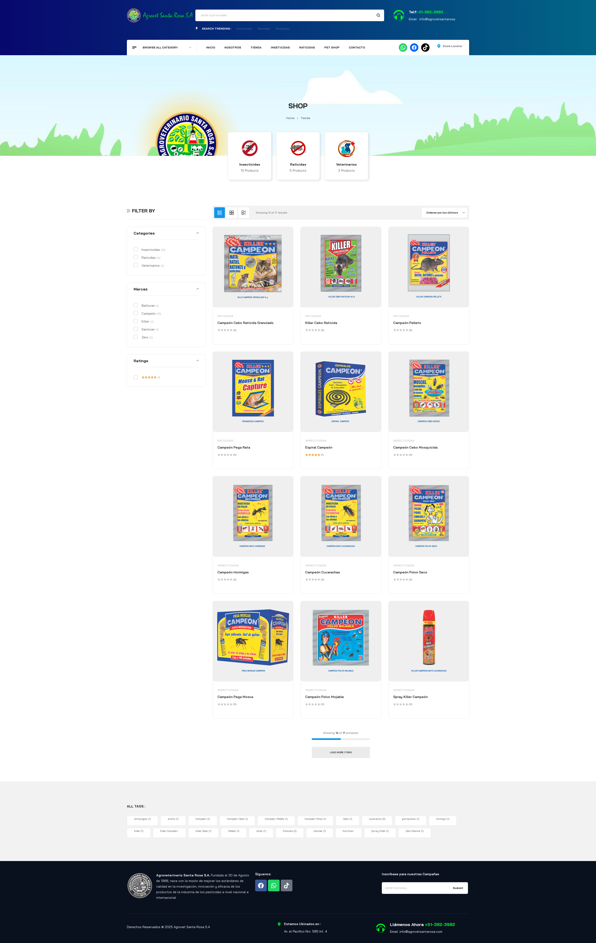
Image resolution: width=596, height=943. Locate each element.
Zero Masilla (415, 831)
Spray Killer (380, 831)
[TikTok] (425, 47)
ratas (261, 831)
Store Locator (452, 46)
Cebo (347, 818)
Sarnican (150, 329)
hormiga (442, 818)
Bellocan (150, 305)
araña (173, 818)
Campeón (151, 313)
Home (290, 118)
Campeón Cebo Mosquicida (415, 447)
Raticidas (298, 164)
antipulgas (142, 818)
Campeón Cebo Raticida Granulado (245, 323)
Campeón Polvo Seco (410, 572)
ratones (319, 831)
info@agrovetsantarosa (437, 19)
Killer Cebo (203, 831)
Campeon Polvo (315, 818)
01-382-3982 (431, 12)
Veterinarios (346, 164)
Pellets (233, 831)
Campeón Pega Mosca (235, 697)
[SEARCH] (378, 15)
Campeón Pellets (407, 323)
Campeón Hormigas (233, 572)
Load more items (341, 752)
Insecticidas (249, 164)
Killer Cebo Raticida (321, 323)
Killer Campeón (169, 831)
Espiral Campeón (318, 447)
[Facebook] (414, 47)
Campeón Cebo (237, 818)
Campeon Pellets (276, 818)
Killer (147, 321)
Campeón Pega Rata (233, 447)
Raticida (290, 831)
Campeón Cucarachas (322, 572)
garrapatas (410, 818)
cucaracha (377, 818)
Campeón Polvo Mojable (324, 697)
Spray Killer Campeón (410, 697)
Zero (147, 337)
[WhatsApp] (403, 47)
